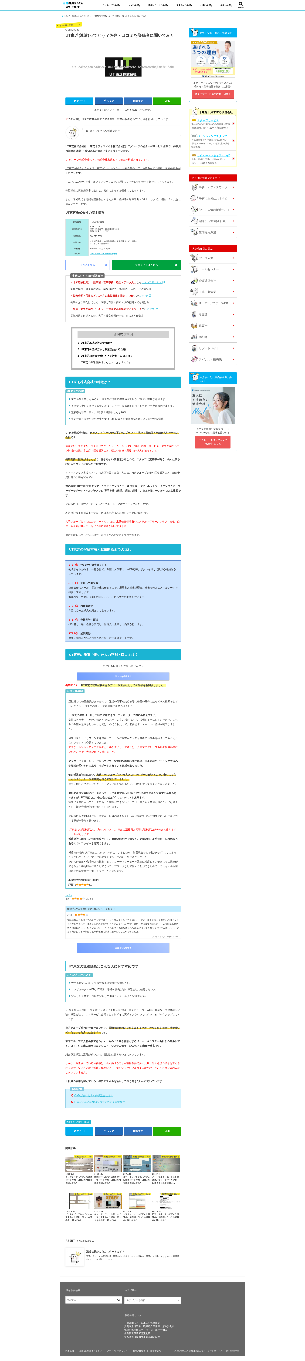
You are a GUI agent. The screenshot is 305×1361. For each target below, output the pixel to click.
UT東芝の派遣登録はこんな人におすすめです (105, 362)
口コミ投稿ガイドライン (90, 1351)
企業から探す (226, 5)
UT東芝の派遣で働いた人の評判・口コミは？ (105, 355)
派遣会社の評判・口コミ (79, 1122)
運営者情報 (155, 1351)
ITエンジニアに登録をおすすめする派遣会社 (99, 1101)
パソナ (144, 295)
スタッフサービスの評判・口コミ (213, 94)
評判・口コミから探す (158, 5)
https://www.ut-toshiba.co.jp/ (102, 253)
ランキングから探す (111, 5)
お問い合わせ (139, 1351)
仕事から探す (206, 5)
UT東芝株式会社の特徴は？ (95, 342)
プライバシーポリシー (117, 1351)
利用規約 (69, 1351)
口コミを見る (87, 265)
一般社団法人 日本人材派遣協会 (142, 1323)
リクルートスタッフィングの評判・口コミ (213, 442)
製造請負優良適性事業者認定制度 (142, 1337)
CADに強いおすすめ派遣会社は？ (93, 1095)
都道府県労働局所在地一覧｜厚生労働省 (145, 1330)
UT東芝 (68, 895)
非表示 (128, 334)
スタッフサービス (152, 282)
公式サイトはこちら (146, 265)
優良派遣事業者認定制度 (137, 1333)
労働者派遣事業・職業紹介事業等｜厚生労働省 (149, 1326)
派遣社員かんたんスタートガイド (105, 1251)
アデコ (151, 309)
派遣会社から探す (184, 5)
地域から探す (135, 5)
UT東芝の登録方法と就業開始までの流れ (103, 349)
